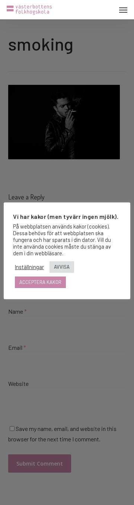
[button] (123, 9)
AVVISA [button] (62, 267)
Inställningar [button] (29, 266)
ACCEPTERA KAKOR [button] (40, 282)
